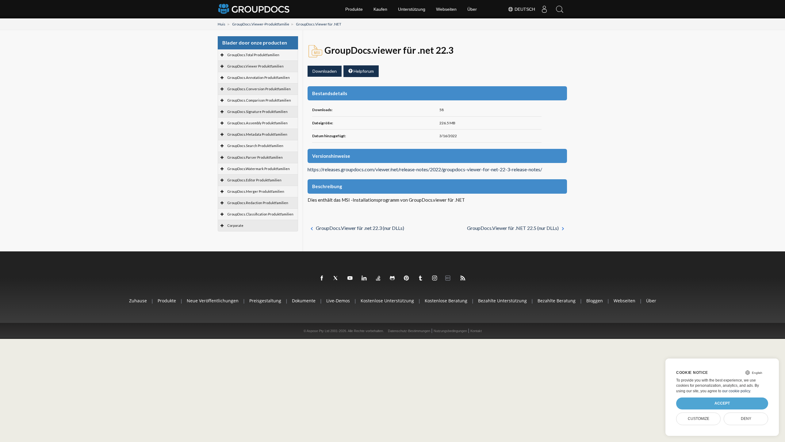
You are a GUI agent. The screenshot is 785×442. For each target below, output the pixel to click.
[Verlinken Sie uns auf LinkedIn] (364, 278)
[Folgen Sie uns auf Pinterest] (407, 278)
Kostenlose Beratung (446, 301)
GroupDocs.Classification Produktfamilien (260, 214)
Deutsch (524, 9)
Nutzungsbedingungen (450, 331)
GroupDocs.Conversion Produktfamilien (259, 89)
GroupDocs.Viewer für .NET (318, 24)
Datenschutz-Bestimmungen (409, 331)
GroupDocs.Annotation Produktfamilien (258, 77)
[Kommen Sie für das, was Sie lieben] (421, 278)
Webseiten (446, 9)
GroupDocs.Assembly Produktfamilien (257, 123)
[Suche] (559, 9)
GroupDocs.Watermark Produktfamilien (258, 169)
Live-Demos (338, 301)
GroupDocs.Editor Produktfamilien (254, 180)
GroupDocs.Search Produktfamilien (255, 146)
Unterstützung (411, 9)
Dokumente (304, 301)
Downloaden (324, 71)
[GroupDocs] (254, 9)
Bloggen (594, 301)
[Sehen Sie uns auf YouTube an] (350, 278)
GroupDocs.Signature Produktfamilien (257, 112)
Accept (722, 403)
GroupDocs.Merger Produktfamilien (255, 191)
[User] (544, 9)
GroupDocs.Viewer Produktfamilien (255, 66)
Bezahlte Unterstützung (502, 301)
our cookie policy (736, 391)
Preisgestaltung (265, 301)
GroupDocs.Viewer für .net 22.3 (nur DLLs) (360, 228)
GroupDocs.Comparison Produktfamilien (259, 100)
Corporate (235, 225)
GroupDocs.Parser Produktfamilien (255, 157)
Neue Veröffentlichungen (213, 301)
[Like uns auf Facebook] (322, 278)
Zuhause (138, 301)
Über (472, 9)
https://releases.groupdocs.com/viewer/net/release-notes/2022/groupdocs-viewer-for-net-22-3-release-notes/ (425, 169)
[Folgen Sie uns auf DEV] (449, 278)
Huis (221, 24)
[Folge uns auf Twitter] (336, 278)
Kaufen (380, 9)
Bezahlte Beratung (557, 301)
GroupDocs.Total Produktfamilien (253, 55)
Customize (698, 419)
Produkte (354, 9)
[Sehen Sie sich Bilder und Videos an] (435, 278)
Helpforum (363, 71)
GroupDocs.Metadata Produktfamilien (257, 134)
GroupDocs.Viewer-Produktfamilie (260, 24)
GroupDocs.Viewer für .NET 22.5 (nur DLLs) (513, 228)
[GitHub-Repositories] (392, 278)
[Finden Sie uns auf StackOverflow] (378, 278)
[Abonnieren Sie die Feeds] (463, 278)
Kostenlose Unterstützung (387, 301)
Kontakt (476, 331)
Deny (746, 419)
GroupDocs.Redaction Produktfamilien (257, 203)
